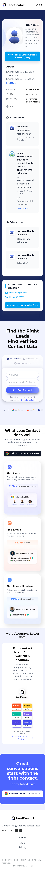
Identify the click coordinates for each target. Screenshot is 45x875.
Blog (22, 843)
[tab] (14, 359)
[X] (20, 830)
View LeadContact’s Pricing (21, 737)
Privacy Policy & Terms (22, 866)
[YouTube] (16, 830)
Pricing (22, 847)
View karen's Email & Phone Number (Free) (22, 56)
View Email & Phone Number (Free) (22, 305)
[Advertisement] (23, 15)
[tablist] (22, 361)
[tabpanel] (22, 387)
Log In (39, 4)
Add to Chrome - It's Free (25, 453)
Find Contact (24, 390)
